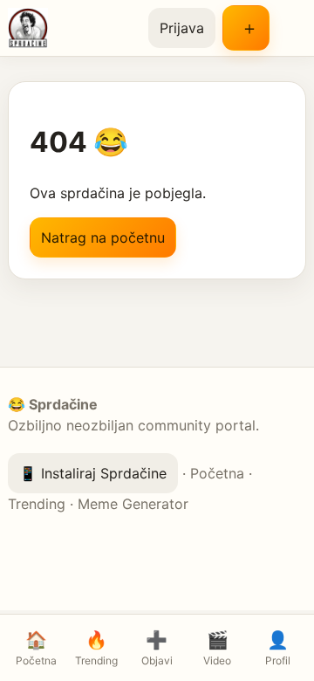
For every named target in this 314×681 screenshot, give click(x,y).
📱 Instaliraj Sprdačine (93, 473)
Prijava (182, 28)
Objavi (157, 648)
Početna (217, 473)
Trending (36, 503)
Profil (277, 648)
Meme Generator (133, 503)
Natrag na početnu (103, 237)
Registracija (246, 28)
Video (217, 648)
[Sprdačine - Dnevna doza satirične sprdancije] (71, 28)
